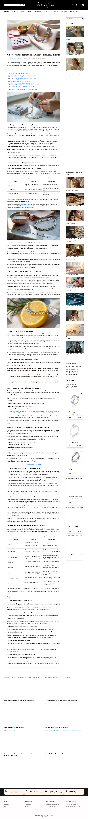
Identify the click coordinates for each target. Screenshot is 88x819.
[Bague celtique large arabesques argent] (75, 400)
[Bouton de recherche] (23, 5)
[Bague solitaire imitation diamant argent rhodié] (75, 486)
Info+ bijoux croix (70, 372)
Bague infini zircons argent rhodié (75, 554)
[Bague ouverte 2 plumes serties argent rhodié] (75, 515)
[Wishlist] (73, 5)
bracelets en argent (11, 364)
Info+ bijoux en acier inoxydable (73, 366)
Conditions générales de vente (73, 806)
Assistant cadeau (29, 803)
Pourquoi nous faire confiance (52, 803)
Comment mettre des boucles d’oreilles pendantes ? (57, 753)
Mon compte (28, 804)
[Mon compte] (76, 4)
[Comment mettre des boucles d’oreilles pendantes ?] (64, 741)
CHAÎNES (77, 11)
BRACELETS (48, 11)
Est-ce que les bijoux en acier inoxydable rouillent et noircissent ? (61, 700)
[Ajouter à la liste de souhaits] (82, 393)
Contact (27, 806)
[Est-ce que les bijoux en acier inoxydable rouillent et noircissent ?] (64, 688)
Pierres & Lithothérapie (71, 386)
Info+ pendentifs (70, 376)
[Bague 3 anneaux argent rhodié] (75, 458)
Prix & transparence (50, 806)
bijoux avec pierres (26, 204)
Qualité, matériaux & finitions (52, 804)
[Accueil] (7, 58)
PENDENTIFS (63, 11)
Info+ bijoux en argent (71, 368)
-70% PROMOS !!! (6, 11)
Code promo (7, 804)
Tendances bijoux (70, 387)
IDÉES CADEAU (15, 11)
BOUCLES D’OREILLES (38, 11)
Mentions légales (70, 803)
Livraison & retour (50, 807)
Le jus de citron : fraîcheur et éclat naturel (18, 80)
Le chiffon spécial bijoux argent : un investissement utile (22, 86)
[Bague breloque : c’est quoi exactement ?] (23, 714)
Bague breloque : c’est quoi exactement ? (14, 727)
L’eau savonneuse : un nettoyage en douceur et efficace (22, 75)
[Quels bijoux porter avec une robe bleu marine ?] (64, 714)
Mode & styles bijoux (71, 384)
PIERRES (70, 11)
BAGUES (29, 11)
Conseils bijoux (69, 383)
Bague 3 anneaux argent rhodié (74, 469)
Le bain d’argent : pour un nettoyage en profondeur (21, 88)
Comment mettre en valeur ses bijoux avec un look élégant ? (19, 700)
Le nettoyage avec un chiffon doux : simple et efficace (21, 73)
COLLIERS (56, 11)
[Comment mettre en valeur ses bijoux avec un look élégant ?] (23, 688)
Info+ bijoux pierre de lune (72, 371)
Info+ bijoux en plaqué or (72, 369)
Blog (5, 806)
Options (79, 417)
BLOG (84, 11)
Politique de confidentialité (72, 804)
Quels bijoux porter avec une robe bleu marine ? (57, 727)
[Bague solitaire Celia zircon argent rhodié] (75, 429)
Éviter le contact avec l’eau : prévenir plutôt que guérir (21, 83)
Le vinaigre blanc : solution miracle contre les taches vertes (23, 78)
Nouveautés (7, 803)
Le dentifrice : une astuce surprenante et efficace (20, 81)
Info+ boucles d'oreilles (71, 374)
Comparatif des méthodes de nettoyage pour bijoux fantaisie (23, 89)
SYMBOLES (22, 11)
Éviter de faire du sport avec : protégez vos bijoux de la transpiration (25, 84)
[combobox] (13, 5)
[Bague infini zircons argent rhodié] (75, 543)
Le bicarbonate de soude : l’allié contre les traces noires (22, 76)
